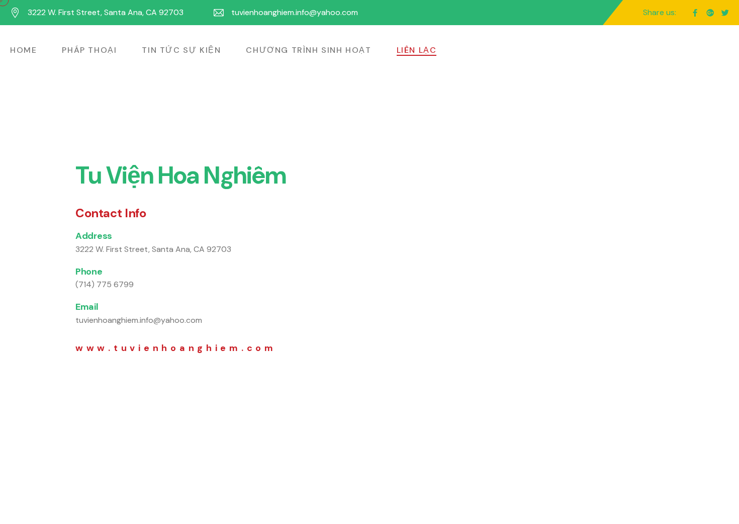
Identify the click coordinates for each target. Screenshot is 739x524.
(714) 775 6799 (104, 284)
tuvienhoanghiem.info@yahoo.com (294, 12)
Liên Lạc (417, 50)
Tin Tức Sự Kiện (181, 50)
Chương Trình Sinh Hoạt (308, 50)
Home (23, 50)
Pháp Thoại (89, 50)
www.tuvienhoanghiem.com (175, 348)
